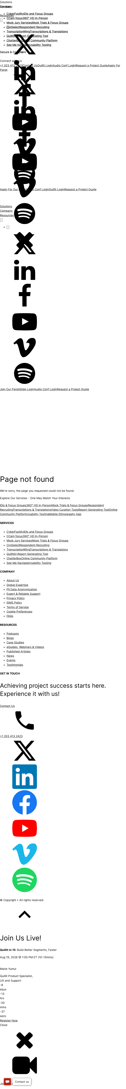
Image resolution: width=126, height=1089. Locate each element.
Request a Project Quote (73, 389)
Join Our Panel (9, 389)
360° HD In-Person (27, 18)
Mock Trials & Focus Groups (37, 22)
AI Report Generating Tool (27, 36)
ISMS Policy (14, 602)
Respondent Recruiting (28, 27)
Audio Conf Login (45, 389)
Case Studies (15, 642)
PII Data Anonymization (22, 589)
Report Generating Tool (93, 509)
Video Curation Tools (64, 509)
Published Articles (19, 651)
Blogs (10, 638)
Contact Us (7, 706)
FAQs (10, 616)
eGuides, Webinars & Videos (25, 647)
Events (11, 660)
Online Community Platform (32, 40)
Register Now (9, 1020)
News (10, 655)
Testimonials (15, 664)
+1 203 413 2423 (11, 736)
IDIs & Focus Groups (13, 505)
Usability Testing (29, 45)
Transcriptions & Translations (37, 31)
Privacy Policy (16, 598)
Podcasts (13, 633)
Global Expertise (17, 585)
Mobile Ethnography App (65, 514)
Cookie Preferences (19, 611)
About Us (13, 580)
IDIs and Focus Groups (30, 13)
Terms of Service (18, 607)
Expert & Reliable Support (23, 593)
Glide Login (26, 389)
